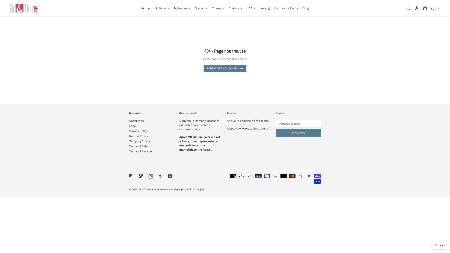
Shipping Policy (139, 141)
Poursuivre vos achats (222, 68)
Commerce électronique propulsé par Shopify (179, 189)
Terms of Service (140, 151)
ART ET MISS (146, 189)
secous (263, 120)
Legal (133, 126)
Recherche (136, 120)
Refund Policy (138, 136)
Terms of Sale (138, 146)
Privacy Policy (138, 131)
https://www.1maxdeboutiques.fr (249, 128)
